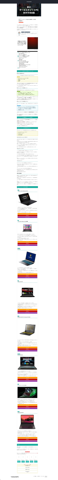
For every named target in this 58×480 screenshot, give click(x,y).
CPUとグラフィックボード (21, 58)
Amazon (27, 309)
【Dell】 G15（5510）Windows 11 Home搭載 (23, 62)
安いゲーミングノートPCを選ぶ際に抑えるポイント (23, 56)
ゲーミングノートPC (21, 22)
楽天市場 (27, 215)
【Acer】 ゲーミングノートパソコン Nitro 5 (23, 66)
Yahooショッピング (27, 277)
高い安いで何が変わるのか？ (21, 53)
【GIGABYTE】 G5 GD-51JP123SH (22, 65)
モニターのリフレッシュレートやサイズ (22, 57)
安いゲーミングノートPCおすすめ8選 (22, 60)
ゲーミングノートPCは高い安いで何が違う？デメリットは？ (24, 52)
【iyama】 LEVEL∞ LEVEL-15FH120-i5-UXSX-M (24, 61)
